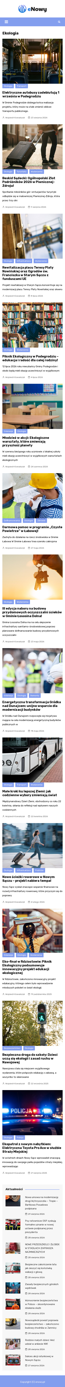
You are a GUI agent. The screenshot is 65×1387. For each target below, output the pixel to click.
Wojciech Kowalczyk (15, 117)
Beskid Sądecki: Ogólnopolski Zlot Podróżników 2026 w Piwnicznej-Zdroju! (28, 182)
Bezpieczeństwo (12, 1048)
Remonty (34, 695)
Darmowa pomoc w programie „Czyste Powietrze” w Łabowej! (32, 529)
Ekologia (8, 86)
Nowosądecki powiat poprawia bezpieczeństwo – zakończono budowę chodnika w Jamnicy (42, 1324)
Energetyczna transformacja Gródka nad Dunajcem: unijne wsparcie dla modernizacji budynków (31, 706)
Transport (21, 86)
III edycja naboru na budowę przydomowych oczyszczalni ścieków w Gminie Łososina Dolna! (32, 612)
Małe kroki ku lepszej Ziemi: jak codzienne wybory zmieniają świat (29, 793)
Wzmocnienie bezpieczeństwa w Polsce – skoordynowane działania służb (41, 1304)
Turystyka (21, 171)
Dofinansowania (12, 520)
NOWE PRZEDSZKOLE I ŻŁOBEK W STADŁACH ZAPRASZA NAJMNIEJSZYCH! (42, 1248)
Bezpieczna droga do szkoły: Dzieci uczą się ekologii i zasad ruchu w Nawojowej (30, 1058)
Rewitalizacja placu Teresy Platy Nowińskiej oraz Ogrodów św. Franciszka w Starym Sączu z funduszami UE (27, 273)
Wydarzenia (36, 171)
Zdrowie (41, 520)
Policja (20, 1137)
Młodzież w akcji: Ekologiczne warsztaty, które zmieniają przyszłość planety (25, 441)
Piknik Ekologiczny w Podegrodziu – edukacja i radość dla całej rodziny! (30, 358)
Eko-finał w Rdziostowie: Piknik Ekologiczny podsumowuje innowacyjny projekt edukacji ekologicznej (27, 967)
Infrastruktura (24, 261)
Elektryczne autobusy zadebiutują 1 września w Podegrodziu (30, 94)
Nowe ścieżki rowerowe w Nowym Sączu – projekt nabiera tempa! (28, 879)
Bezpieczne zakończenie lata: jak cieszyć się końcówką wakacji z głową (41, 1268)
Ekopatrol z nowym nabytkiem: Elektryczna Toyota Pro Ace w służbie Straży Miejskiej (31, 1147)
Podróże (39, 870)
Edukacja (8, 431)
